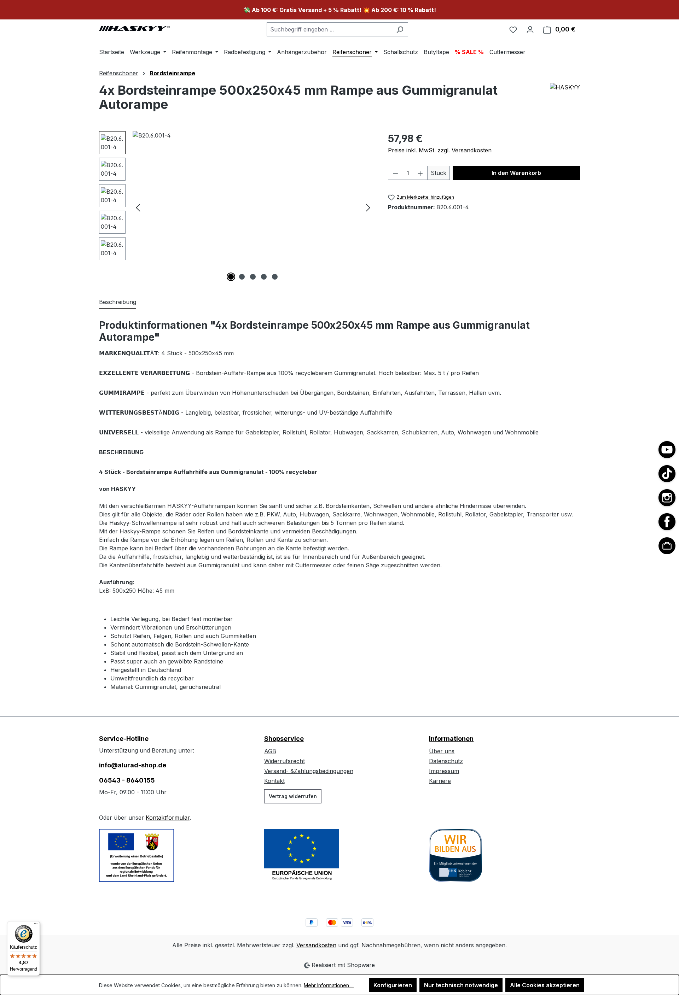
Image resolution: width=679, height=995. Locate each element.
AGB (270, 751)
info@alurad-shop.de (132, 765)
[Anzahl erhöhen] (420, 173)
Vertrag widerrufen (293, 796)
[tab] (117, 302)
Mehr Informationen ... (329, 985)
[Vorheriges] (138, 207)
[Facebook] (666, 521)
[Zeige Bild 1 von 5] (231, 277)
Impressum (444, 770)
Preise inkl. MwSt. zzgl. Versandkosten (440, 150)
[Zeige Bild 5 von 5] (275, 277)
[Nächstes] (368, 207)
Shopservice (284, 738)
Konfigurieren (392, 985)
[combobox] (329, 29)
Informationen (451, 738)
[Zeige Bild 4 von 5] (264, 277)
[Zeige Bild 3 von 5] (253, 277)
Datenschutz (446, 761)
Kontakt (274, 780)
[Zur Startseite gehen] (134, 28)
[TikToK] (666, 473)
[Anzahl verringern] (395, 173)
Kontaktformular (168, 817)
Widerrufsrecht (284, 761)
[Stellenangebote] (666, 545)
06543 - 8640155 (127, 780)
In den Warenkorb (516, 172)
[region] (236, 207)
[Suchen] (399, 29)
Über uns (441, 751)
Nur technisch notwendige (461, 985)
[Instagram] (666, 497)
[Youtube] (666, 449)
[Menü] (35, 925)
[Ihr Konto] (530, 29)
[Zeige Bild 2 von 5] (242, 277)
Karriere (440, 780)
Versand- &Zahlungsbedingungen (308, 770)
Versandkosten (316, 945)
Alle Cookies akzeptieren (545, 985)
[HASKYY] (565, 100)
